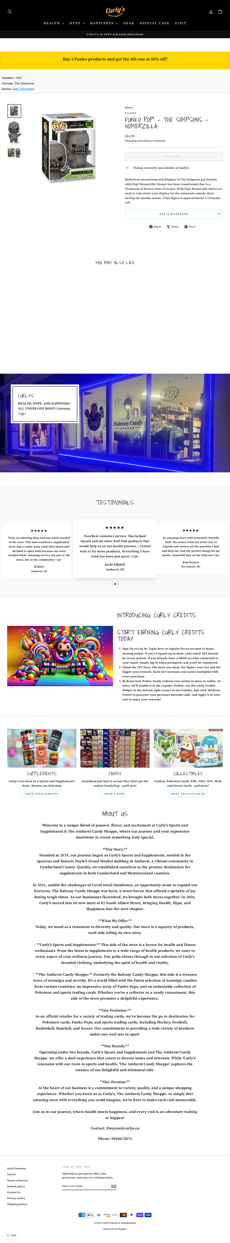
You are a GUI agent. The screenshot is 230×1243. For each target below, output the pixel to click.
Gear (128, 23)
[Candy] (115, 748)
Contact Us (13, 1192)
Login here (156, 648)
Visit (181, 23)
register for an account (185, 648)
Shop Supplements (42, 793)
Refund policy (16, 1186)
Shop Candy (115, 793)
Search (11, 1174)
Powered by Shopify (115, 1229)
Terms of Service (17, 1180)
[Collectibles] (188, 748)
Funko (131, 113)
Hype (76, 23)
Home (128, 107)
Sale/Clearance (16, 1168)
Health (52, 23)
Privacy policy (16, 1198)
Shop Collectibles (188, 793)
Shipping (131, 140)
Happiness (102, 23)
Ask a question (173, 213)
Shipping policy (17, 1204)
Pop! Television (23, 89)
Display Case (154, 23)
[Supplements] (41, 748)
